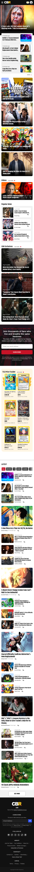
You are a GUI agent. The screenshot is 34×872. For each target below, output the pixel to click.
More (28, 74)
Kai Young (18, 691)
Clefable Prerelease (23, 444)
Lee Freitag (18, 552)
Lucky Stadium (21, 391)
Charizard (7, 418)
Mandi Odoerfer (6, 787)
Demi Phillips (5, 530)
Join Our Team (9, 843)
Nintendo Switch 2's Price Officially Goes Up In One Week (24, 613)
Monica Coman (19, 541)
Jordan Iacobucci (19, 758)
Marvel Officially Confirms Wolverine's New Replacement (15, 655)
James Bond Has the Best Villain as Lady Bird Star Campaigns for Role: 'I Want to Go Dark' (23, 549)
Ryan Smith (5, 658)
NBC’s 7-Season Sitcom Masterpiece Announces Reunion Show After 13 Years (24, 538)
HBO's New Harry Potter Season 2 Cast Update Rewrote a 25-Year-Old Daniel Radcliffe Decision (23, 755)
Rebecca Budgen (19, 563)
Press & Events (11, 845)
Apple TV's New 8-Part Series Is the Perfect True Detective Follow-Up (24, 624)
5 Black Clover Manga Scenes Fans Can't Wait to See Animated (16, 591)
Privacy (17, 863)
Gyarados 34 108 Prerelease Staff (13, 391)
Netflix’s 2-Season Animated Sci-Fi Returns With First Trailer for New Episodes (10, 40)
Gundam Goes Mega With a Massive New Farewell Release (22, 223)
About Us (25, 843)
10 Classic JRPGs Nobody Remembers (15, 785)
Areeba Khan (18, 680)
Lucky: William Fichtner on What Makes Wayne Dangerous (13, 197)
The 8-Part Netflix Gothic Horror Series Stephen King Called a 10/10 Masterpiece (10, 60)
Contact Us (10, 854)
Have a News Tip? (17, 857)
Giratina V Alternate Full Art (24, 418)
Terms (11, 863)
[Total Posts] (28, 214)
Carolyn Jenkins (19, 747)
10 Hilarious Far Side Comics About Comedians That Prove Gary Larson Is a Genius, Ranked (23, 733)
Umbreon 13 (8, 444)
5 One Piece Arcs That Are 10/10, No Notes (9, 70)
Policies (22, 863)
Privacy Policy (24, 358)
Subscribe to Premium (17, 848)
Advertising (23, 854)
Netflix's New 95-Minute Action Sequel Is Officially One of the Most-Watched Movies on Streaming (22, 212)
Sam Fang (17, 215)
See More (10, 180)
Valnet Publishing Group (20, 810)
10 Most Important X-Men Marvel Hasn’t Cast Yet (23, 688)
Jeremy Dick (18, 627)
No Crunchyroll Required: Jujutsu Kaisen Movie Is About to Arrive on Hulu (21, 235)
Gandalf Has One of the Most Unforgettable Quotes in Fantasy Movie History (23, 560)
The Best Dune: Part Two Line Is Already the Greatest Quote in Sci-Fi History (24, 744)
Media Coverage (21, 845)
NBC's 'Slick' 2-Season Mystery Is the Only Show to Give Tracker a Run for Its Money (16, 720)
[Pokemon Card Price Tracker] (27, 2)
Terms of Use (16, 358)
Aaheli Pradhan (6, 594)
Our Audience (18, 843)
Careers (16, 854)
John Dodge (18, 227)
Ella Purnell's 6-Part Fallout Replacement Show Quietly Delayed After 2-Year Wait (10, 50)
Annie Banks (18, 736)
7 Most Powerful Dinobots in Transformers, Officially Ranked (23, 677)
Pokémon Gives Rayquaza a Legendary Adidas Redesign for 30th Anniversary (22, 602)
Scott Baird (18, 616)
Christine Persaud (6, 725)
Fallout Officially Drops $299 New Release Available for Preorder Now (23, 666)
